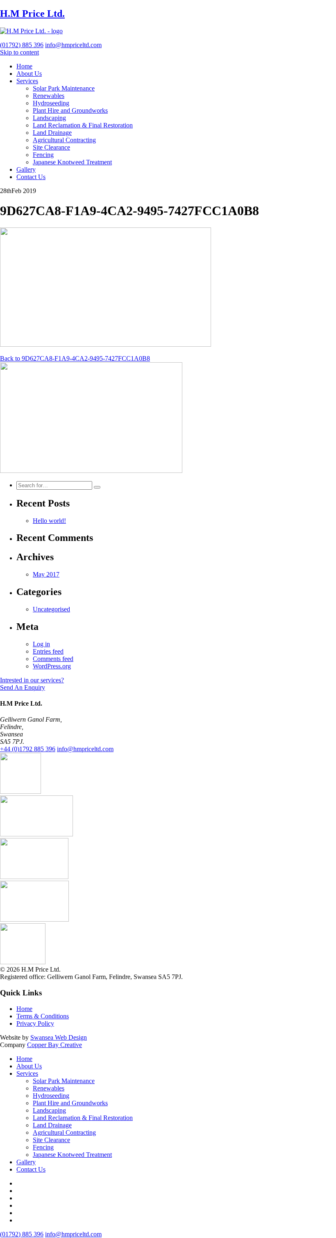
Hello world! (49, 520)
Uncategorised (51, 609)
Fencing (43, 154)
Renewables (48, 95)
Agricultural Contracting (64, 139)
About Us (29, 73)
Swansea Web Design (58, 1037)
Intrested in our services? (32, 680)
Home (24, 66)
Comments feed (53, 658)
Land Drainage (52, 132)
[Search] (97, 487)
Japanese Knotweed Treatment (72, 162)
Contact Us (30, 176)
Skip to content (19, 52)
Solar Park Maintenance (64, 88)
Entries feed (48, 651)
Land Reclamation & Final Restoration (83, 125)
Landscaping (49, 117)
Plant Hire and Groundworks (70, 110)
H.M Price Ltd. (32, 13)
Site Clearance (51, 147)
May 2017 (46, 574)
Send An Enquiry (22, 687)
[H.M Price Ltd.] (31, 30)
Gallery (26, 169)
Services (27, 80)
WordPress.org (52, 666)
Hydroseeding (51, 103)
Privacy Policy (35, 1023)
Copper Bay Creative (54, 1044)
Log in (41, 644)
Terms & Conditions (42, 1016)
